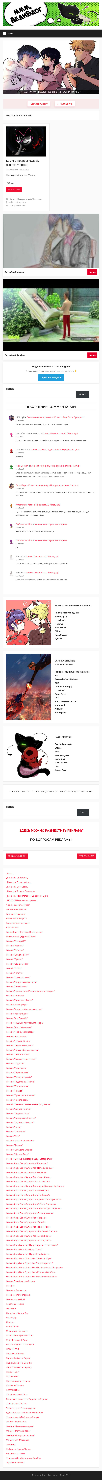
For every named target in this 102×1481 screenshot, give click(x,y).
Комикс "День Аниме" (16, 986)
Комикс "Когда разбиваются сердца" (24, 1009)
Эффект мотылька (15, 1462)
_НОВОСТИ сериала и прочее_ (21, 900)
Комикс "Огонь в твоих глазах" (21, 1059)
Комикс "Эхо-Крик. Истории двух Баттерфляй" (29, 1159)
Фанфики (10, 1444)
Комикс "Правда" (14, 1091)
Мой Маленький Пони (17, 1340)
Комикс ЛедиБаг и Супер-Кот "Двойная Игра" (28, 1258)
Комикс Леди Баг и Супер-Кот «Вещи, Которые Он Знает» (35, 1186)
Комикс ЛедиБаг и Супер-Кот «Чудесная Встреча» (31, 1276)
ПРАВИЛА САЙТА (86, 856)
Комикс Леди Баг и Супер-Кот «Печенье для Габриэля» (34, 1208)
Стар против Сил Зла (16, 1403)
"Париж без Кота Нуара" (18, 905)
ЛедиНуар (11, 1317)
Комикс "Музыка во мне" (18, 1041)
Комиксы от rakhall (15, 1299)
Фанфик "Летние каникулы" (19, 1426)
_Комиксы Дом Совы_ (17, 887)
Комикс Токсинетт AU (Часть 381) (44, 505)
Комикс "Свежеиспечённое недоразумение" (28, 1104)
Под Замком (12, 1376)
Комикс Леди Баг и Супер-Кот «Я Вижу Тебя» (28, 1240)
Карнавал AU (12, 927)
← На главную (64, 104)
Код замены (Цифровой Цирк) (21, 936)
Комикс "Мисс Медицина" (19, 1027)
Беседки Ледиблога (16, 909)
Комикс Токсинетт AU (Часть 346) (42, 556)
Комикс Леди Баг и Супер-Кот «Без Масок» (28, 1181)
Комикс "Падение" (15, 1063)
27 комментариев (17, 205)
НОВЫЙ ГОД (12, 1349)
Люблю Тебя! (12, 1326)
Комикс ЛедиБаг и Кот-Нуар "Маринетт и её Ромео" (32, 1245)
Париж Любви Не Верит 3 (19, 1367)
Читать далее (14, 189)
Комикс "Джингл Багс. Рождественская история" (30, 991)
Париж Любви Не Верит (18, 1358)
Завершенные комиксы (17, 923)
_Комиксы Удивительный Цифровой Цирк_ (27, 896)
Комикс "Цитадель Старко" (19, 1150)
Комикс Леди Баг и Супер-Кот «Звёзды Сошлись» (31, 1204)
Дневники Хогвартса (16, 918)
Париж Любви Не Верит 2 (19, 1363)
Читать (92, 272)
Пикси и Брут (12, 1372)
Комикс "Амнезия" (15, 950)
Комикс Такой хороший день (20, 1281)
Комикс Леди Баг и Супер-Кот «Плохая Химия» (29, 1213)
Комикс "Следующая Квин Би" (21, 1118)
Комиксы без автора (16, 1290)
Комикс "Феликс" (14, 1145)
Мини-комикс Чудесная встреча (50, 524)
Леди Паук (21, 485)
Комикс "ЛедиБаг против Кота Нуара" (24, 1023)
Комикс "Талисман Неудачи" (20, 1122)
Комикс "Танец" (13, 1127)
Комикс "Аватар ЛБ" (16, 941)
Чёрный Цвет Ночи (15, 1453)
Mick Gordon (22, 466)
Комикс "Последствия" (17, 1086)
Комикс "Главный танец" (18, 977)
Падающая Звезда (15, 1353)
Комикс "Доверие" (15, 995)
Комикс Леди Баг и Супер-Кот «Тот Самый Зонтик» (31, 1231)
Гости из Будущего (15, 914)
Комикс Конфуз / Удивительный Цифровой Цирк (55, 449)
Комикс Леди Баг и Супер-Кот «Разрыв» (26, 1218)
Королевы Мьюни (15, 1304)
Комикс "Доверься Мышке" (19, 1000)
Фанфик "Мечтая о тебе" (18, 1431)
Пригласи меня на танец (18, 1381)
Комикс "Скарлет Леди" (17, 1113)
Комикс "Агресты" (15, 945)
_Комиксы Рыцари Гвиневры (20, 891)
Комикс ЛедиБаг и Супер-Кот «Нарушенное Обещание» (34, 1267)
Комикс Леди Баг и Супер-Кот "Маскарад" (27, 1163)
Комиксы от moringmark (18, 1295)
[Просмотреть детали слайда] (51, 67)
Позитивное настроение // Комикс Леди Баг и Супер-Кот (55, 417)
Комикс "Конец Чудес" (17, 1013)
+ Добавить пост (39, 104)
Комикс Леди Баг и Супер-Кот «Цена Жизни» (28, 1236)
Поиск (83, 812)
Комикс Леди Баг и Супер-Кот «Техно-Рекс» (28, 1227)
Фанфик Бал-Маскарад (17, 1440)
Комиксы (37, 199)
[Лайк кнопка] (8, 183)
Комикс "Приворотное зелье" (20, 1095)
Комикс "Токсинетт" (16, 1131)
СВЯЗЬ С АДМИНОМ (17, 856)
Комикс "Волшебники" (17, 964)
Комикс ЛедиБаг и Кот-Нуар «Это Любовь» (27, 1254)
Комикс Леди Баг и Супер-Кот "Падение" (26, 1172)
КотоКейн (11, 1308)
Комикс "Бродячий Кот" (17, 955)
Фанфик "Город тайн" (16, 1421)
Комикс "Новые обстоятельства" (22, 1050)
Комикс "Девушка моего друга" (21, 982)
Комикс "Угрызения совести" (20, 1140)
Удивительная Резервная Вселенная (24, 1412)
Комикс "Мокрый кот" (16, 1036)
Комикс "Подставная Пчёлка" (20, 1081)
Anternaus (21, 505)
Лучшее (10, 1322)
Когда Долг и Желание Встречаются (24, 932)
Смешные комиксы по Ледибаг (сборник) (27, 1399)
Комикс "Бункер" (14, 959)
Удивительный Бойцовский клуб (22, 1417)
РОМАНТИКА (13, 1390)
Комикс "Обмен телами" (18, 1054)
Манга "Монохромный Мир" (20, 1335)
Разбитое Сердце (15, 1385)
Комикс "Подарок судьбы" (21, 199)
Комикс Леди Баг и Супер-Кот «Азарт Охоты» (29, 1177)
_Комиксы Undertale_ (17, 877)
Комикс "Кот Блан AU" (17, 1018)
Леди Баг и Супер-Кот (16, 202)
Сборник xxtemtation (16, 1394)
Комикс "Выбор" (14, 968)
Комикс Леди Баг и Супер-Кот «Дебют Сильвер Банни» (34, 1199)
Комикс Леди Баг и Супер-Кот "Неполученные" (29, 1168)
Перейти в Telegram (51, 377)
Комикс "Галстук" (14, 973)
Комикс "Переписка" (16, 1068)
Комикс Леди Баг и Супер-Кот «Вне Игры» (27, 1190)
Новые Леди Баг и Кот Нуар (20, 1344)
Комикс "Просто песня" (17, 1100)
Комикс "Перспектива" (17, 1072)
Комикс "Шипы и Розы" (17, 1154)
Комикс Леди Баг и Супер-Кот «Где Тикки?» (28, 1195)
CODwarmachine (24, 524)
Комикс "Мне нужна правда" (20, 1032)
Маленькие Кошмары (16, 1331)
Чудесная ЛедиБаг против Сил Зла (23, 1458)
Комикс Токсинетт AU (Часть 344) (42, 572)
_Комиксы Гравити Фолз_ (19, 882)
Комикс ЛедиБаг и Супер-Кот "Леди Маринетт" (29, 1263)
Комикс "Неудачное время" (19, 1045)
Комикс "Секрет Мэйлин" (18, 1109)
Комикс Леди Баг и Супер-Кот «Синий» (26, 1222)
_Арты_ (9, 873)
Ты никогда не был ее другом (20, 1408)
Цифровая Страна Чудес (18, 1449)
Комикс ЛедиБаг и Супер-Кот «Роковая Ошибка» (30, 1272)
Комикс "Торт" (13, 1136)
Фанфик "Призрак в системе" (20, 1435)
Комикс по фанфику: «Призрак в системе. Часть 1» (55, 466)
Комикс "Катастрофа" (16, 1004)
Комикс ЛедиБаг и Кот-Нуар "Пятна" (24, 1249)
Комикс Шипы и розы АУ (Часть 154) (60, 433)
